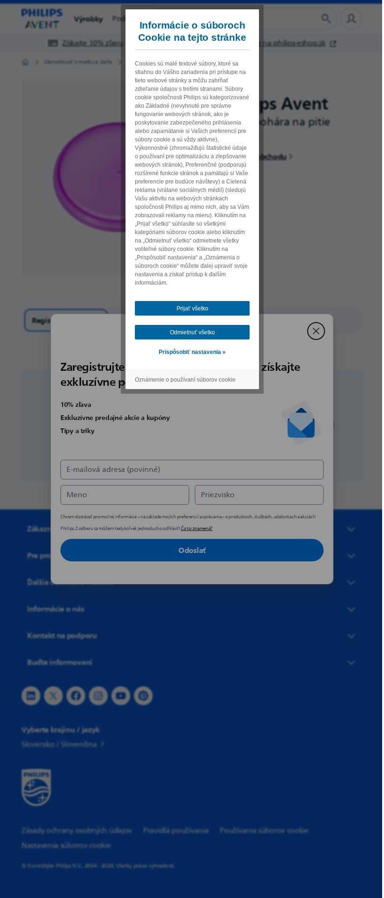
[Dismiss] (312, 331)
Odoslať (188, 550)
